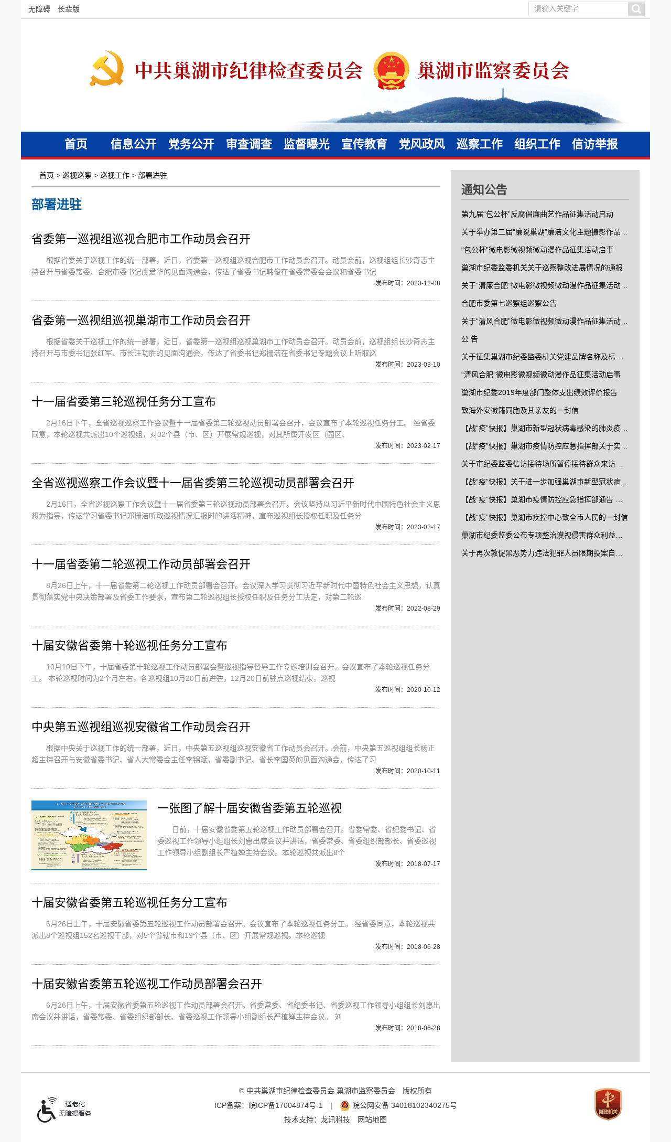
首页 (76, 144)
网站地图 (372, 1119)
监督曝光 (307, 144)
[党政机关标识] (608, 1104)
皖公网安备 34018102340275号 (403, 1105)
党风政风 (422, 144)
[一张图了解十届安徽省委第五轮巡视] (89, 836)
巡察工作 (480, 144)
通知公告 (484, 189)
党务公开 (191, 144)
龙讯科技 (335, 1119)
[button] (636, 9)
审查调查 (249, 144)
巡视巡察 (77, 175)
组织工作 (537, 144)
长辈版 (69, 9)
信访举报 (595, 144)
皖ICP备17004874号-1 (285, 1105)
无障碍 (39, 9)
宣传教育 (364, 144)
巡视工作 (114, 175)
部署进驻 (152, 175)
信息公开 (134, 144)
